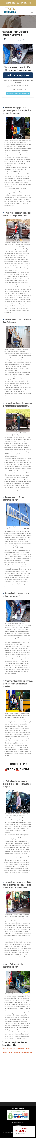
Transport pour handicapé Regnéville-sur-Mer (16, 1048)
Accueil (4, 38)
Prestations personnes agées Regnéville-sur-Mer (17, 1052)
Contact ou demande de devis (19, 93)
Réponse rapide (18, 769)
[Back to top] (31, 1133)
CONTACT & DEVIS (25, 3)
